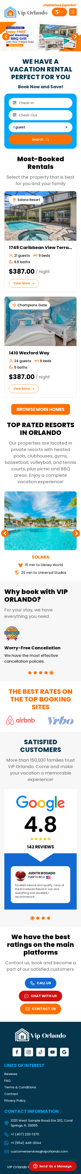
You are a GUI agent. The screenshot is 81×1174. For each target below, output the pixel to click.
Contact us (44, 1008)
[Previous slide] (6, 36)
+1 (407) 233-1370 (25, 1134)
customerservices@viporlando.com (39, 1151)
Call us (44, 983)
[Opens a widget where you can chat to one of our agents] (52, 1166)
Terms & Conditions (20, 1087)
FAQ (7, 1080)
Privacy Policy (14, 1100)
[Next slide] (75, 36)
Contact (11, 1094)
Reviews (10, 1074)
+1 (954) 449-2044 (26, 1143)
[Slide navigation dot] (30, 673)
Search (38, 139)
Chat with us (44, 995)
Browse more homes (41, 409)
